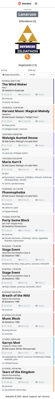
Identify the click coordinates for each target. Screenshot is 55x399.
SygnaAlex (43, 238)
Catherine (8, 207)
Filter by (31, 70)
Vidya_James (9, 125)
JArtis (6, 149)
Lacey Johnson (10, 330)
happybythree (10, 357)
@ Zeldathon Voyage (12, 378)
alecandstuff (9, 390)
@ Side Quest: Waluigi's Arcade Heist (19, 141)
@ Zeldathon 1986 (10, 255)
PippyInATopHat (11, 211)
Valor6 (7, 102)
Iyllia (6, 173)
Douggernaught (11, 129)
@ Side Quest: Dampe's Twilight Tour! (20, 117)
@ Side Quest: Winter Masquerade (18, 348)
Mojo (17, 263)
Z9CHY (38, 286)
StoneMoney (38, 357)
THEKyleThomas (11, 363)
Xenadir (23, 180)
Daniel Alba (21, 390)
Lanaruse (8, 98)
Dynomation (9, 177)
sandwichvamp (18, 183)
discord (45, 396)
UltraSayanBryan (11, 180)
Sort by (4, 70)
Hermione (15, 102)
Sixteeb (13, 286)
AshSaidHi (44, 263)
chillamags (26, 238)
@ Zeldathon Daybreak (13, 90)
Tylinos (7, 183)
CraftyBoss (29, 177)
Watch (41, 94)
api (39, 396)
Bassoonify (9, 263)
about (25, 396)
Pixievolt (38, 177)
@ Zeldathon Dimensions (14, 226)
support (33, 396)
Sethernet (47, 177)
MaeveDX (8, 240)
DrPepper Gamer (20, 153)
